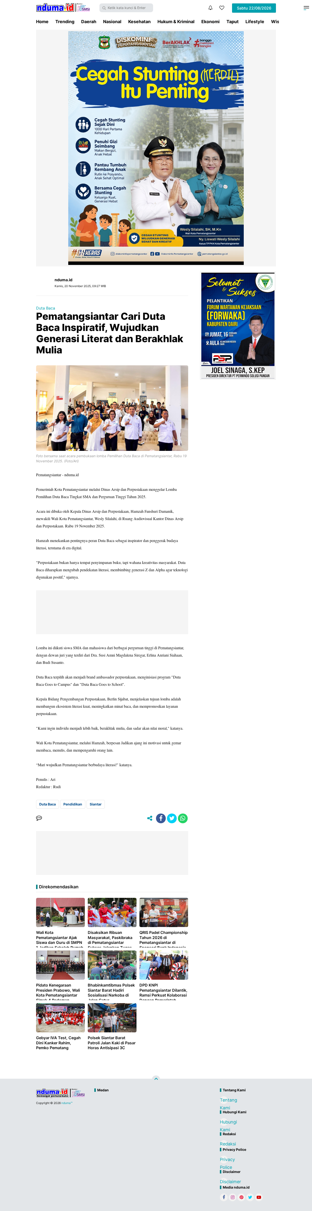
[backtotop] (156, 1079)
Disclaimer (224, 1181)
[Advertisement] (145, 1111)
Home (42, 21)
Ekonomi (210, 21)
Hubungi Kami (224, 1122)
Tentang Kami (224, 1100)
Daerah (88, 21)
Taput (232, 21)
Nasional (112, 21)
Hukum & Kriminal (176, 21)
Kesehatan (139, 21)
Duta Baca (45, 308)
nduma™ (66, 1103)
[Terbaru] (210, 8)
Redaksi (224, 1143)
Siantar (96, 804)
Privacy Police (224, 1160)
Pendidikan (72, 804)
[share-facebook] (161, 818)
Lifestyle (254, 21)
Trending (64, 21)
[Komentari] (39, 818)
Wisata (278, 21)
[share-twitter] (172, 818)
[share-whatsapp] (183, 818)
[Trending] (221, 8)
